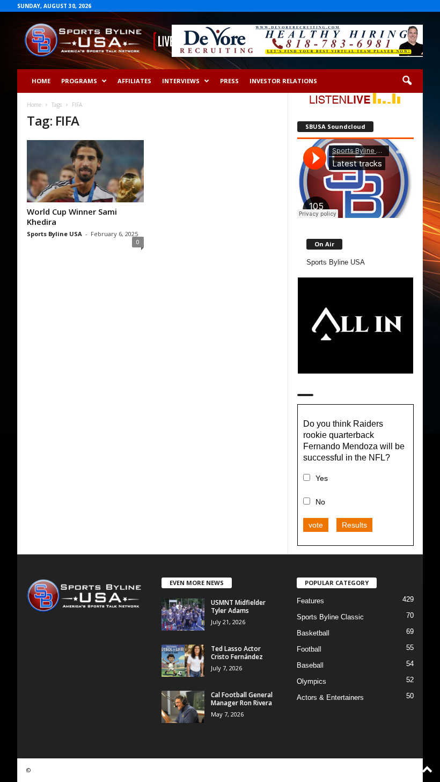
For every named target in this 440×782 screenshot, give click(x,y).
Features (310, 601)
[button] (407, 81)
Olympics (311, 681)
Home (41, 81)
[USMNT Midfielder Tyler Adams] (183, 614)
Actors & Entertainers (330, 697)
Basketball (313, 633)
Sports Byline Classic (330, 617)
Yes (322, 478)
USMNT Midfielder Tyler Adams (238, 606)
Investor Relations (283, 81)
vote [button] (316, 525)
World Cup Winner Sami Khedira (72, 216)
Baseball (310, 665)
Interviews (181, 81)
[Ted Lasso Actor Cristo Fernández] (183, 661)
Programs (79, 81)
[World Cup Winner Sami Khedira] (85, 171)
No (320, 502)
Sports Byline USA (54, 234)
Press (229, 81)
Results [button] (354, 525)
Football (309, 649)
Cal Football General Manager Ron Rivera (242, 698)
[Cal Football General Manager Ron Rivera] (183, 707)
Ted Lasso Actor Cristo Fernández (237, 652)
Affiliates (134, 81)
